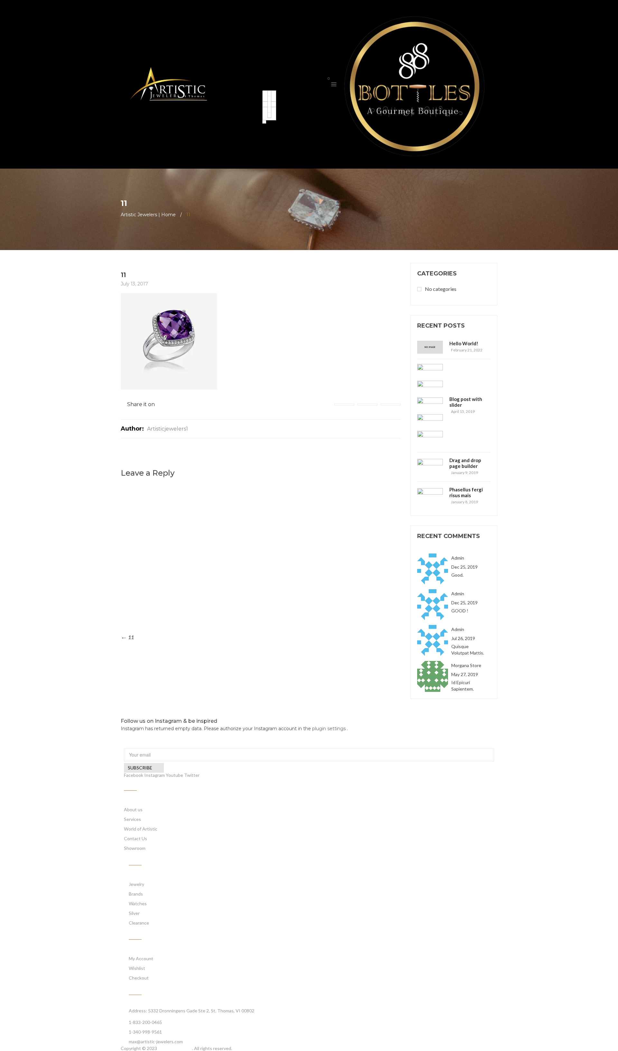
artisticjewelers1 (167, 429)
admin (457, 558)
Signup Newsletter (145, 744)
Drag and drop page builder (465, 463)
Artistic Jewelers (175, 1048)
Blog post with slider (465, 402)
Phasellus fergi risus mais (466, 492)
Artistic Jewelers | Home (148, 215)
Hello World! (463, 343)
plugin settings (329, 728)
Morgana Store (466, 665)
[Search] (312, 83)
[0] (323, 84)
